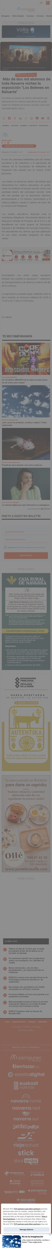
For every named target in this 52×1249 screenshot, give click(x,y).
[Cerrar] (50, 1234)
